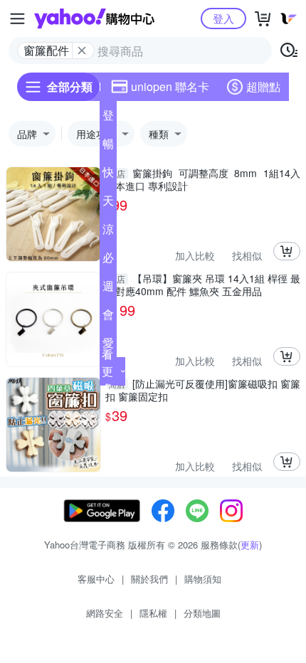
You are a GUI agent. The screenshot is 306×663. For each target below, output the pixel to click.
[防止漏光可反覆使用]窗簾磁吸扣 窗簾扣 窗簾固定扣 (202, 390)
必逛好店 (108, 260)
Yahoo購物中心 (94, 18)
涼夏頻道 (108, 232)
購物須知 (202, 578)
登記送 (108, 118)
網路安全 (104, 613)
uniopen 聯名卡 (170, 86)
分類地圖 (202, 613)
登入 (223, 18)
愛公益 (108, 345)
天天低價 (108, 203)
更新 (250, 544)
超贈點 (263, 86)
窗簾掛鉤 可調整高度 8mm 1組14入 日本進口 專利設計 (202, 179)
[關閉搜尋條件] (81, 50)
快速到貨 (108, 175)
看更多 (107, 371)
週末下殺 (108, 288)
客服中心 (96, 578)
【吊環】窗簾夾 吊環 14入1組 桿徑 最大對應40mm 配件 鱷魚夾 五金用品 (202, 284)
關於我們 (149, 578)
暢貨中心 (108, 146)
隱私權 (153, 613)
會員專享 (108, 317)
